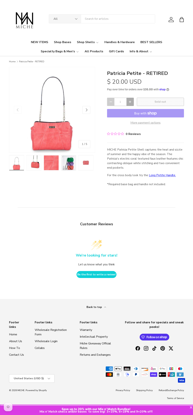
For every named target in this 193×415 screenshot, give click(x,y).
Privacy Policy (123, 390)
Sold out (160, 102)
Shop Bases (62, 42)
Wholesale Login (46, 341)
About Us (15, 341)
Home (12, 61)
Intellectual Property (94, 337)
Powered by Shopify (36, 390)
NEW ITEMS (39, 42)
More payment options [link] (145, 123)
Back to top (95, 307)
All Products (94, 51)
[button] (182, 19)
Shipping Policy (144, 390)
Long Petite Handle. (162, 175)
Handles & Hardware (119, 42)
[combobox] (102, 18)
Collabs (40, 348)
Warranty (86, 330)
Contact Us (16, 355)
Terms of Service (175, 398)
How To (14, 348)
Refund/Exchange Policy (171, 390)
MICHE (21, 390)
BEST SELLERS (151, 42)
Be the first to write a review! (96, 274)
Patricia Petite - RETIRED (31, 61)
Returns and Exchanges (95, 355)
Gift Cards (116, 51)
